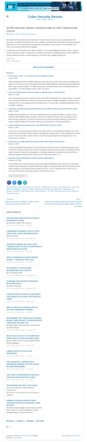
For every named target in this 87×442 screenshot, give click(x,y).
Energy (31, 189)
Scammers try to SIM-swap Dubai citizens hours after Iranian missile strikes (36, 141)
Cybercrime (25, 189)
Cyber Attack (75, 187)
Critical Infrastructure (64, 187)
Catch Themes (76, 435)
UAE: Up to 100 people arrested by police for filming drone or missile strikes (36, 92)
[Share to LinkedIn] (20, 184)
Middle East (58, 189)
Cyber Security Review (45, 16)
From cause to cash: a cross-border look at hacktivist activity (31, 76)
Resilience (17, 191)
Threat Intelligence (40, 191)
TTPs (48, 191)
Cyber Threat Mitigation (13, 189)
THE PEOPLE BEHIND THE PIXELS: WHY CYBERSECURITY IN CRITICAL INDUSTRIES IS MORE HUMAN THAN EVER (24, 246)
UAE (52, 191)
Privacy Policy (17, 438)
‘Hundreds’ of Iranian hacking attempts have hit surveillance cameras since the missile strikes (43, 109)
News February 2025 (14, 187)
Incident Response (47, 189)
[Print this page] (25, 184)
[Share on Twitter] (14, 184)
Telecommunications (27, 191)
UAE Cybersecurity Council (63, 191)
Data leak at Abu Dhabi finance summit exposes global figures (31, 158)
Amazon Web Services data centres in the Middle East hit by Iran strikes (35, 125)
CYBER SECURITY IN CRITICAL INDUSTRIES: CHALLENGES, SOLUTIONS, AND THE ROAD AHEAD (23, 296)
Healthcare (37, 189)
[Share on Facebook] (9, 184)
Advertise (30, 421)
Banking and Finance (50, 187)
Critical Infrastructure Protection (31, 187)
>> (26, 176)
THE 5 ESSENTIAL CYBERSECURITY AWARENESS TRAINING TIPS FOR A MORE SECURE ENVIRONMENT (22, 364)
